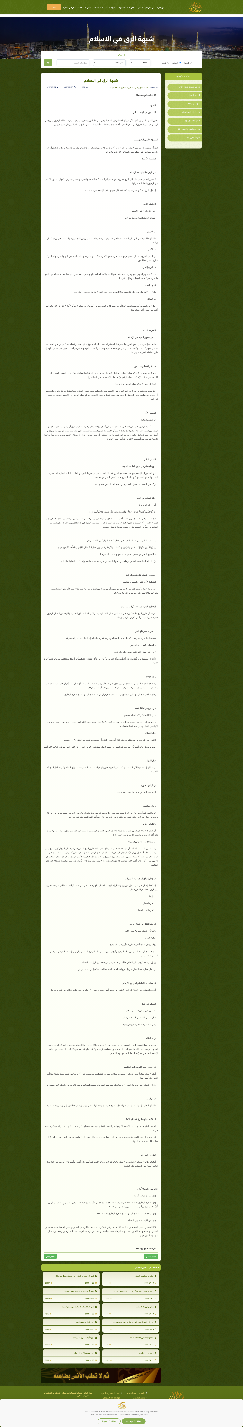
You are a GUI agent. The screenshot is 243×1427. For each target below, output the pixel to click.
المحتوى (174, 62)
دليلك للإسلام (139, 1397)
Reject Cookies (109, 1421)
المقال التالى (50, 1256)
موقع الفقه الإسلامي (110, 1392)
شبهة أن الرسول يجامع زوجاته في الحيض (79, 1291)
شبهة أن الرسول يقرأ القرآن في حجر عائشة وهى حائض (133, 1291)
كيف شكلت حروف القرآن (85, 1322)
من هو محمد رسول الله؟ (189, 86)
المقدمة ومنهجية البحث (144, 1275)
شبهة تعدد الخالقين (146, 1352)
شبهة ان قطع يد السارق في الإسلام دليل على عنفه (74, 1275)
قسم (164, 62)
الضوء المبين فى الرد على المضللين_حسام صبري (129, 87)
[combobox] (140, 62)
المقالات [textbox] (144, 62)
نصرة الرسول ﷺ (193, 137)
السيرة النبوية (194, 95)
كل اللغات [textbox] (119, 62)
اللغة (54, 7)
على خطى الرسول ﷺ (191, 112)
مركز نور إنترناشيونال (111, 1397)
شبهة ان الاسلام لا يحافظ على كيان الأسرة (78, 1306)
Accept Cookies (133, 1421)
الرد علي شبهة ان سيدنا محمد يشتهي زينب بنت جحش (133, 1322)
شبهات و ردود (194, 103)
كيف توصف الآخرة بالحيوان (84, 1352)
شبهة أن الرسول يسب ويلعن (83, 1337)
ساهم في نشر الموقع (136, 1392)
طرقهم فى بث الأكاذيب (145, 1306)
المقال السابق (151, 1256)
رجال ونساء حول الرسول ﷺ (189, 128)
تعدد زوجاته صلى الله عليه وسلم (142, 1337)
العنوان (186, 62)
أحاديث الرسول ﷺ (192, 120)
